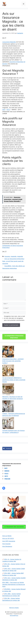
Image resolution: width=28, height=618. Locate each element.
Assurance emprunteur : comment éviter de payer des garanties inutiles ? (13, 361)
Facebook (8, 448)
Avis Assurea (6, 544)
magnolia (13, 256)
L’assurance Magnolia (9, 42)
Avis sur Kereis (6, 536)
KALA (8, 109)
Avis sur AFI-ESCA (8, 538)
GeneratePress (14, 615)
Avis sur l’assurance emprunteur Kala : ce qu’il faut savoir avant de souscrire (13, 261)
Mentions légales (14, 607)
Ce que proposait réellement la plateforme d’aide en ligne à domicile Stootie (13, 380)
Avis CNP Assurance (8, 541)
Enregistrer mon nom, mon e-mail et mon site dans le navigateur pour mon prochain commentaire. (14, 318)
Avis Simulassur (7, 546)
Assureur (7, 256)
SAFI (3, 109)
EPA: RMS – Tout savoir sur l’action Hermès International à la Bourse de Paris (13, 584)
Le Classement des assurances (14, 526)
